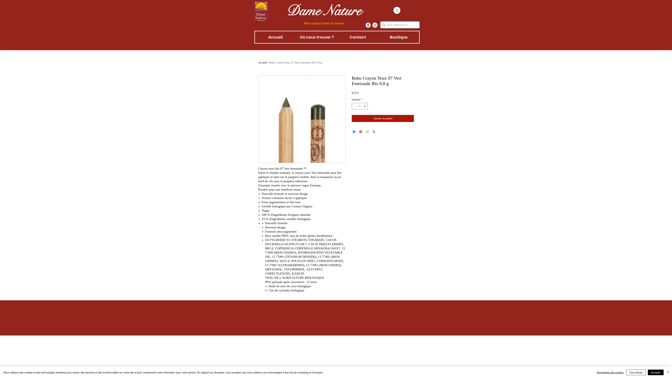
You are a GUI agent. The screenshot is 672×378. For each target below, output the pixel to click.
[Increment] (365, 106)
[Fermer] (668, 372)
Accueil (262, 62)
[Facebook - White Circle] (368, 25)
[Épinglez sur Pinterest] (361, 132)
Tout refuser (636, 372)
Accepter (656, 372)
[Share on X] (374, 132)
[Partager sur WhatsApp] (367, 132)
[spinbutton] (360, 106)
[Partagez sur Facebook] (354, 132)
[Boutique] (396, 10)
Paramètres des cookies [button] (610, 372)
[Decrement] (354, 106)
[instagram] (374, 25)
